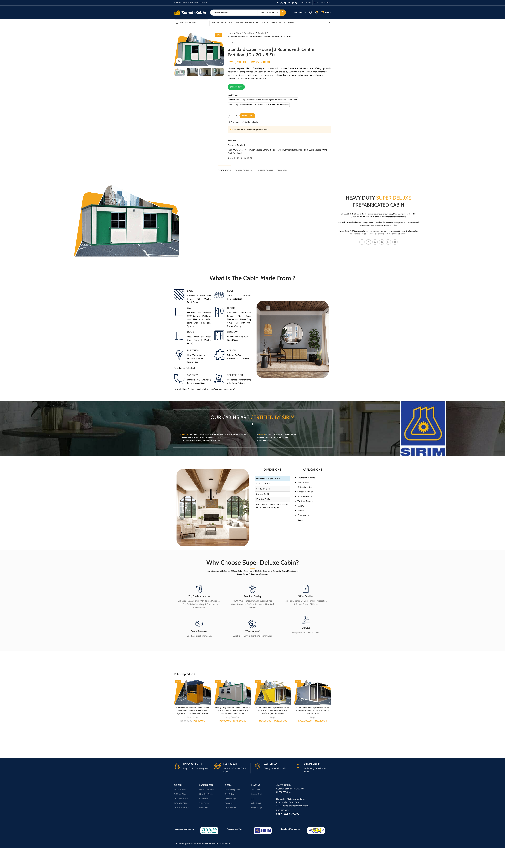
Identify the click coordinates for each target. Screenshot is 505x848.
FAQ (252, 799)
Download (229, 803)
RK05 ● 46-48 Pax (181, 808)
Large (272, 717)
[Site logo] (190, 12)
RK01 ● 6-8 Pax (180, 789)
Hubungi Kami (256, 794)
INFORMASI (255, 785)
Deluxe (258, 150)
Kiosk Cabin (203, 808)
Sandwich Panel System (273, 150)
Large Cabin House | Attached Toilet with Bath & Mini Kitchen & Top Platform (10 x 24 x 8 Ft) (272, 710)
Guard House (192, 717)
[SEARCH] (283, 13)
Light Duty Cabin (206, 794)
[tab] (224, 169)
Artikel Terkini (256, 803)
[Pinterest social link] (285, 3)
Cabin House (249, 33)
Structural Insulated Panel (296, 150)
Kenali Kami (255, 789)
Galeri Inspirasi (230, 808)
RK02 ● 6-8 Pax (180, 794)
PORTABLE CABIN (206, 785)
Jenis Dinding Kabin (232, 789)
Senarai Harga (230, 799)
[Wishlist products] (310, 12)
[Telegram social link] (296, 3)
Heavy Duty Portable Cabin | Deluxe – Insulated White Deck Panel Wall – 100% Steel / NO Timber (232, 710)
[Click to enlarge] (179, 61)
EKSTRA (228, 785)
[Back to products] (232, 42)
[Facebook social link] (277, 3)
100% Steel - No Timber (244, 150)
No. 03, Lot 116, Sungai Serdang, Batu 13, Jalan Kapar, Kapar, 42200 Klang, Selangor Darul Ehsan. (292, 802)
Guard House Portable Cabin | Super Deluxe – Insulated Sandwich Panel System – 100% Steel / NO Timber (192, 710)
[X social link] (281, 3)
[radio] (263, 100)
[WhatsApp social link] (292, 3)
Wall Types (233, 95)
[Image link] (209, 830)
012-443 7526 (287, 814)
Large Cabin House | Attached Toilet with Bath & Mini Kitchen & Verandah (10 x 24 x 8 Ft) (312, 710)
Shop (238, 33)
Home (230, 33)
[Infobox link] (192, 296)
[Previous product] (229, 42)
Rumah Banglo (256, 808)
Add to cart (247, 115)
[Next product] (235, 42)
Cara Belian (229, 794)
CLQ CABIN (178, 785)
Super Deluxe (315, 150)
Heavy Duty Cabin (232, 717)
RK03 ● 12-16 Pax (181, 799)
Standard (262, 33)
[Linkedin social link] (289, 3)
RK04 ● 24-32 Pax (181, 803)
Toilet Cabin (204, 803)
